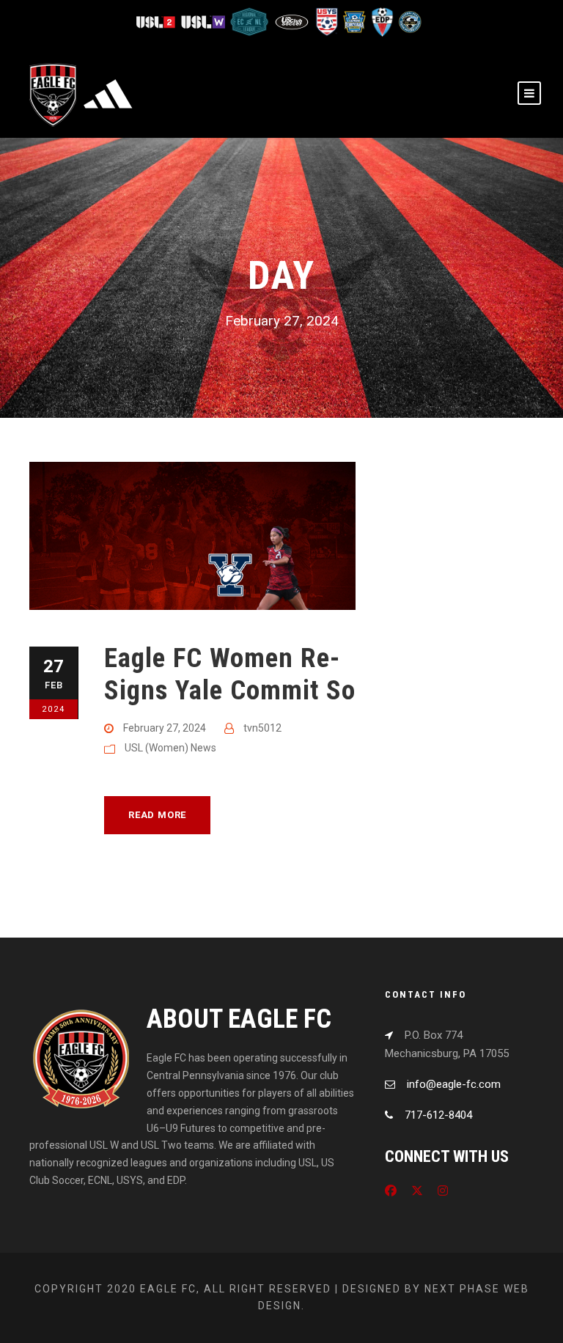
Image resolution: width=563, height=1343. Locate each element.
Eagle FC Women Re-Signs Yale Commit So (230, 674)
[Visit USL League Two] (158, 20)
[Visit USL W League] (204, 20)
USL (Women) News (170, 748)
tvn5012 (262, 728)
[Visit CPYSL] (409, 20)
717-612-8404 (438, 1115)
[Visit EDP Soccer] (382, 20)
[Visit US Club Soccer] (292, 20)
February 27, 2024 (164, 728)
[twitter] (417, 1191)
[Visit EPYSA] (354, 20)
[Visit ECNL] (250, 20)
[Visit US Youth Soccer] (326, 20)
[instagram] (443, 1191)
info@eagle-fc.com (454, 1084)
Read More (157, 814)
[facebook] (391, 1191)
